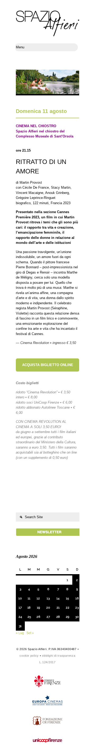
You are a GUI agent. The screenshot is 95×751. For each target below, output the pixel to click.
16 (77, 598)
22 (67, 607)
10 (20, 598)
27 (48, 617)
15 (67, 598)
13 (48, 598)
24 (20, 617)
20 (48, 607)
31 (20, 626)
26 (38, 617)
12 (38, 598)
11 (29, 598)
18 (29, 607)
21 (58, 607)
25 (29, 617)
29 (67, 617)
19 (38, 607)
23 (77, 607)
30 (77, 617)
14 (57, 598)
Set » (30, 633)
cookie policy (29, 655)
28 (58, 617)
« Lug (20, 633)
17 (20, 607)
